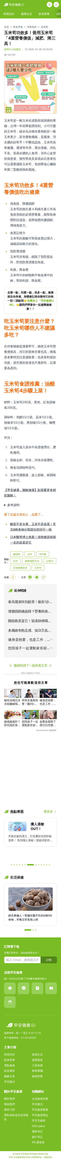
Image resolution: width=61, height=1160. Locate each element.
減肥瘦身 (37, 1060)
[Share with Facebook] (36, 577)
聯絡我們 (9, 1104)
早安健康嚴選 (40, 1109)
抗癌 (15, 560)
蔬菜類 (44, 26)
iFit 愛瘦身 (38, 1142)
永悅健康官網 (40, 1098)
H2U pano (38, 1126)
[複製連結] (43, 577)
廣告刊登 (9, 1109)
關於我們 (9, 1098)
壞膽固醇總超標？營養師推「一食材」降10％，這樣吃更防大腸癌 (29, 612)
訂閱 (49, 960)
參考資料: (13, 505)
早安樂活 (9, 1081)
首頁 (6, 26)
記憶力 (49, 560)
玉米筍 (38, 567)
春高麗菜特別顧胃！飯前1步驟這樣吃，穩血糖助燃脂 (30, 602)
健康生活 (37, 1054)
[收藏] (13, 577)
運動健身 (9, 1065)
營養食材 (32, 26)
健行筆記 (37, 1137)
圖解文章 (9, 1076)
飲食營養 (18, 26)
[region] (30, 300)
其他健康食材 (20, 567)
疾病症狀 (9, 1054)
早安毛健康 (38, 1120)
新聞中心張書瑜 (12, 49)
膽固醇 (16, 554)
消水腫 (42, 554)
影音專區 (9, 1070)
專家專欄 (37, 1070)
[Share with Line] (30, 577)
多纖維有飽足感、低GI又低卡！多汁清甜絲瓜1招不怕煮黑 (30, 631)
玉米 (29, 554)
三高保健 (37, 1065)
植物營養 (37, 1076)
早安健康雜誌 (40, 1115)
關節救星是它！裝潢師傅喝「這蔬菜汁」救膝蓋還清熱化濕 (29, 621)
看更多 (48, 811)
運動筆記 (37, 1131)
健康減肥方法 (32, 560)
